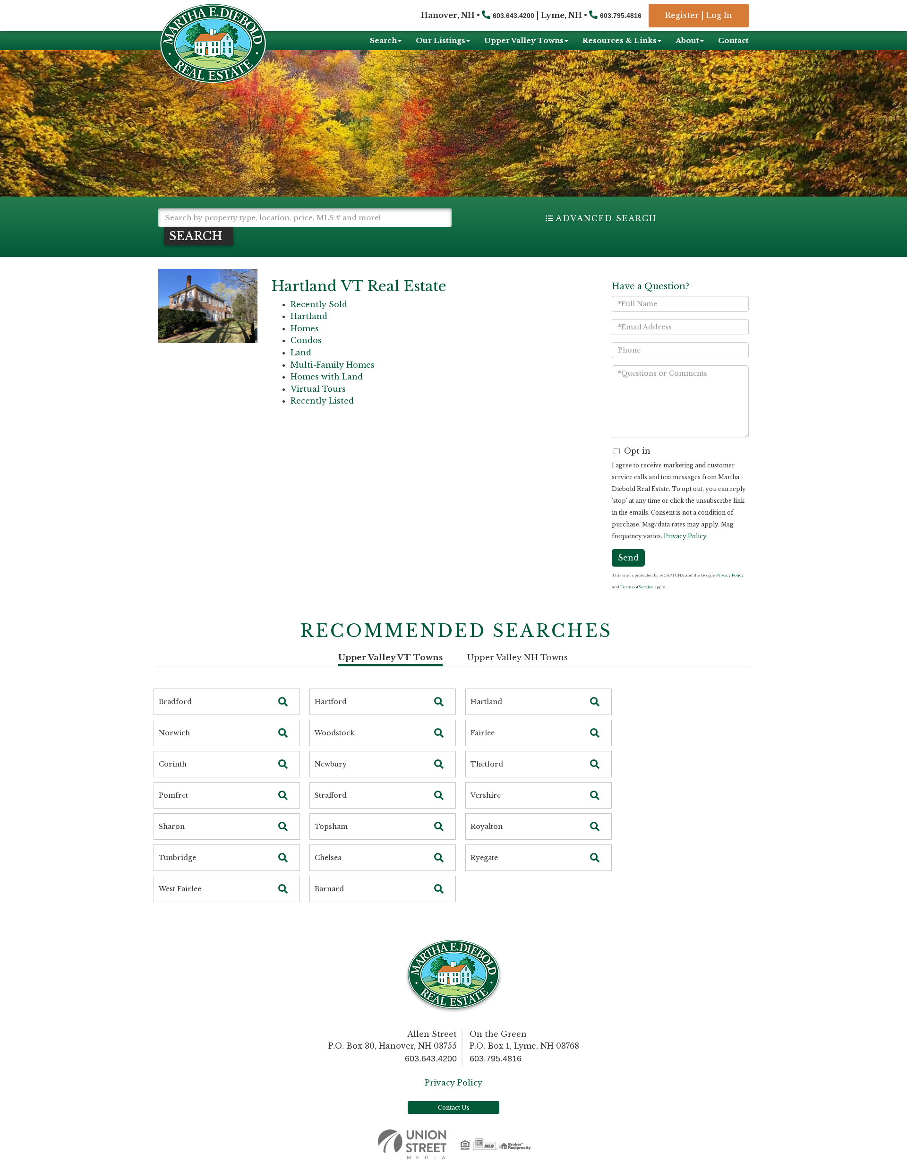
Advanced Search (606, 218)
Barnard (329, 889)
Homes (305, 328)
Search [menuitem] (383, 40)
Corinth (173, 764)
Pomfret (173, 795)
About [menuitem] (687, 40)
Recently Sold (319, 304)
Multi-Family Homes (333, 365)
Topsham (331, 826)
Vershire (486, 795)
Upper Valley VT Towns (390, 658)
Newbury (331, 764)
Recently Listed (322, 400)
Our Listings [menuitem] (440, 40)
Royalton (487, 826)
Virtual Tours (318, 389)
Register (682, 15)
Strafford (331, 795)
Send (628, 557)
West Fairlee (180, 889)
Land (301, 352)
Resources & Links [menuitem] (619, 40)
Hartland (309, 316)
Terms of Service (636, 587)
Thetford (487, 764)
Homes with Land (327, 376)
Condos (306, 340)
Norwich (174, 733)
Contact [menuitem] (733, 40)
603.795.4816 (621, 15)
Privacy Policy (685, 536)
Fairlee (483, 733)
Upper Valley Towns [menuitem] (524, 40)
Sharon (172, 826)
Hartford (331, 702)
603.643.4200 (513, 15)
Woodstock (334, 733)
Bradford (175, 702)
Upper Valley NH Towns (517, 658)
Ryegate (484, 857)
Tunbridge (177, 857)
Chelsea (328, 857)
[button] (198, 236)
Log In (719, 15)
